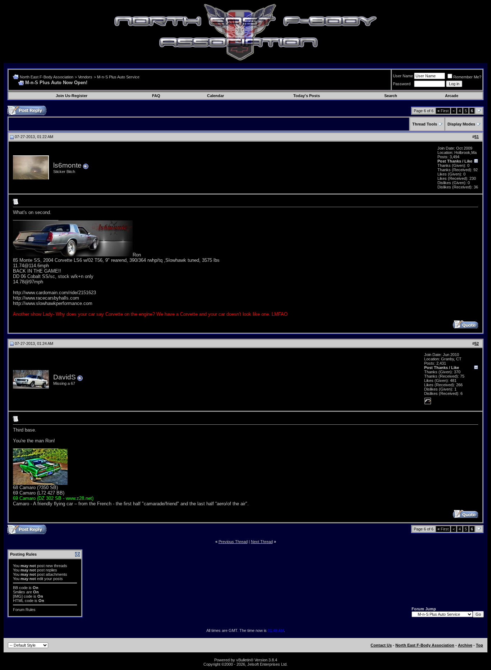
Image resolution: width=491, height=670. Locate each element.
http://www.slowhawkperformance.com (52, 303)
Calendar (215, 96)
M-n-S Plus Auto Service (118, 77)
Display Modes (461, 124)
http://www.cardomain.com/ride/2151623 (54, 292)
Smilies (19, 592)
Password (401, 84)
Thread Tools (424, 124)
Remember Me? (467, 77)
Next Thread (262, 541)
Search (390, 96)
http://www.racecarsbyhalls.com (46, 298)
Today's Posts (306, 96)
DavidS (64, 377)
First (443, 111)
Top (479, 645)
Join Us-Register (71, 96)
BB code (20, 587)
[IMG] (18, 596)
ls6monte (67, 165)
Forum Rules (24, 609)
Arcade (451, 96)
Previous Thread (233, 541)
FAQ (156, 96)
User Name (403, 76)
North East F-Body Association (46, 77)
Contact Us (381, 645)
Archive (465, 645)
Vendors (85, 77)
